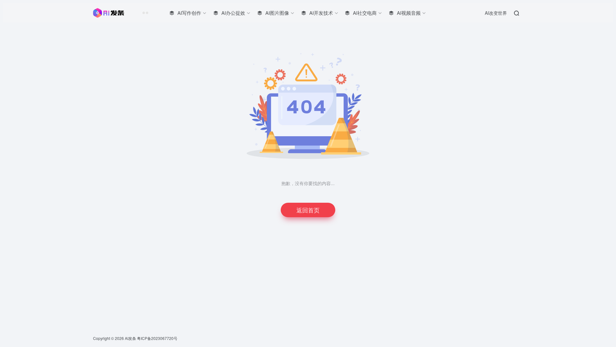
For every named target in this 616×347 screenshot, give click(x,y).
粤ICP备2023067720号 (157, 338)
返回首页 (308, 210)
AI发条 (130, 338)
